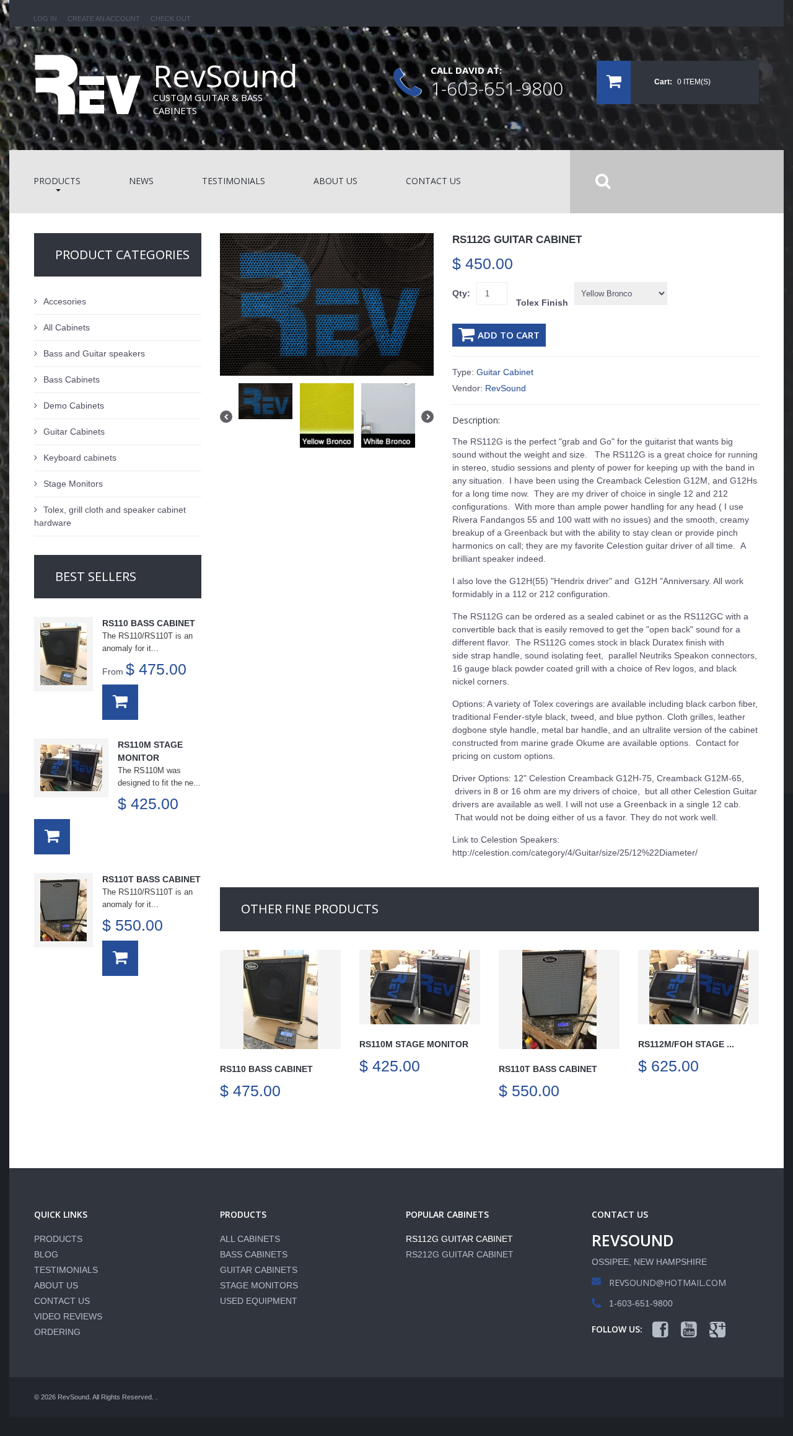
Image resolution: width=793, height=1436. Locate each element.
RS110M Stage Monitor (413, 1044)
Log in (45, 18)
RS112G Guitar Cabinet (459, 1239)
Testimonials (66, 1270)
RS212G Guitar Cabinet (460, 1254)
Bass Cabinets (71, 379)
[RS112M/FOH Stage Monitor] (698, 987)
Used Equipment (258, 1301)
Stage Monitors (73, 484)
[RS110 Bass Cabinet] (280, 999)
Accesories (64, 301)
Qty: (461, 293)
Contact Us (62, 1301)
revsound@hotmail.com (667, 1282)
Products (58, 1239)
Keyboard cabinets (79, 458)
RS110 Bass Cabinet (266, 1069)
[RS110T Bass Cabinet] (559, 999)
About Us (56, 1285)
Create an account (104, 18)
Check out (171, 18)
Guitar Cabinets (74, 432)
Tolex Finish (542, 303)
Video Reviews (68, 1316)
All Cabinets (66, 327)
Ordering (57, 1332)
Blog (46, 1254)
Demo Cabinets (73, 405)
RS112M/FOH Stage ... (686, 1044)
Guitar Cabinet (504, 372)
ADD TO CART (509, 335)
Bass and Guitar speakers (94, 353)
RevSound (505, 388)
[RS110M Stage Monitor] (419, 987)
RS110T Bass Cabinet (548, 1069)
